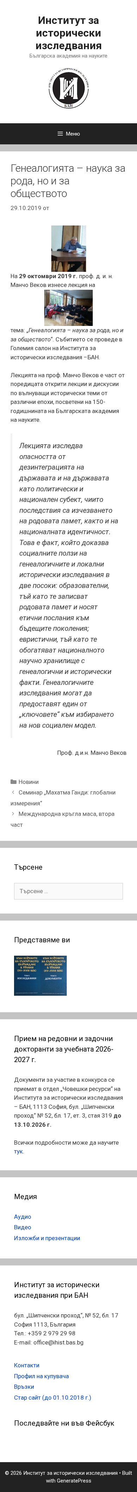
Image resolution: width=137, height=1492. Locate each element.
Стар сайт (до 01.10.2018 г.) (52, 1397)
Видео (22, 1227)
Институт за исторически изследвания (68, 33)
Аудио (22, 1216)
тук (18, 1151)
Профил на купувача (41, 1376)
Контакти (26, 1365)
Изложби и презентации (47, 1238)
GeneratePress (74, 1481)
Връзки (24, 1386)
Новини (29, 781)
